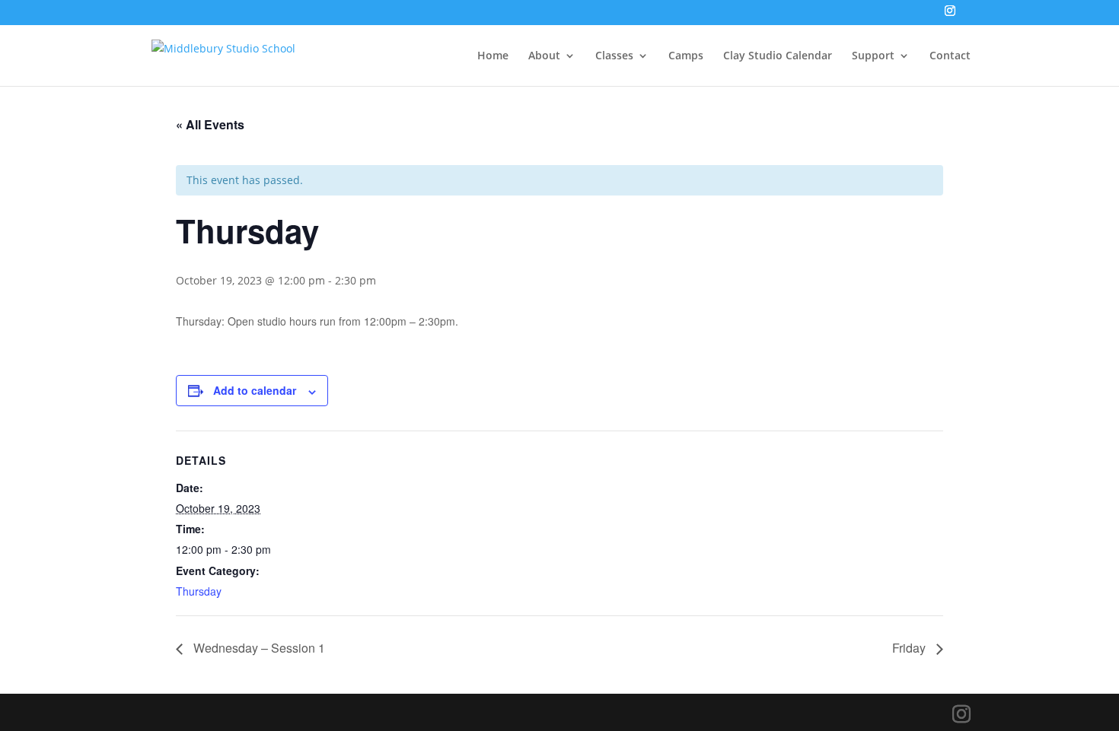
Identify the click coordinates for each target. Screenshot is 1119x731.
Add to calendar (254, 390)
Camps (685, 56)
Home (492, 56)
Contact (950, 56)
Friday (910, 647)
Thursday (199, 591)
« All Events (210, 124)
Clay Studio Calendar (777, 56)
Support (873, 56)
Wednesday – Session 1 (257, 647)
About (544, 56)
